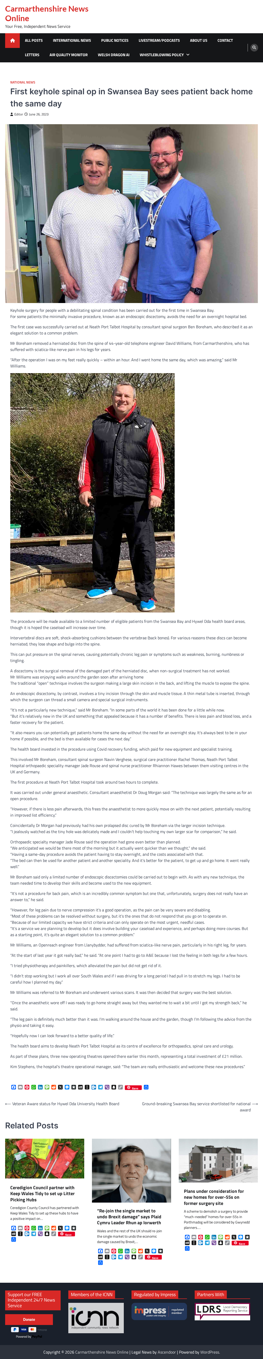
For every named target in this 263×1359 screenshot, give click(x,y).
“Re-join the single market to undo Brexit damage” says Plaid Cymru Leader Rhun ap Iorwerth (129, 1217)
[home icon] (12, 40)
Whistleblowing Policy (162, 55)
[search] (254, 48)
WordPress (209, 1352)
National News (22, 82)
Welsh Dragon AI (113, 55)
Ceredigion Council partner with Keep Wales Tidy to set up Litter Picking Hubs (42, 1194)
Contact (225, 40)
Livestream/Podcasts (159, 40)
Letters (32, 55)
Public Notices (114, 40)
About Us (198, 40)
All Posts (34, 40)
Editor (18, 114)
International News (72, 40)
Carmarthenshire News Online (47, 13)
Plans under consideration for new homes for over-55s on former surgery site (214, 1197)
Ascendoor (167, 1352)
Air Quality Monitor (69, 55)
